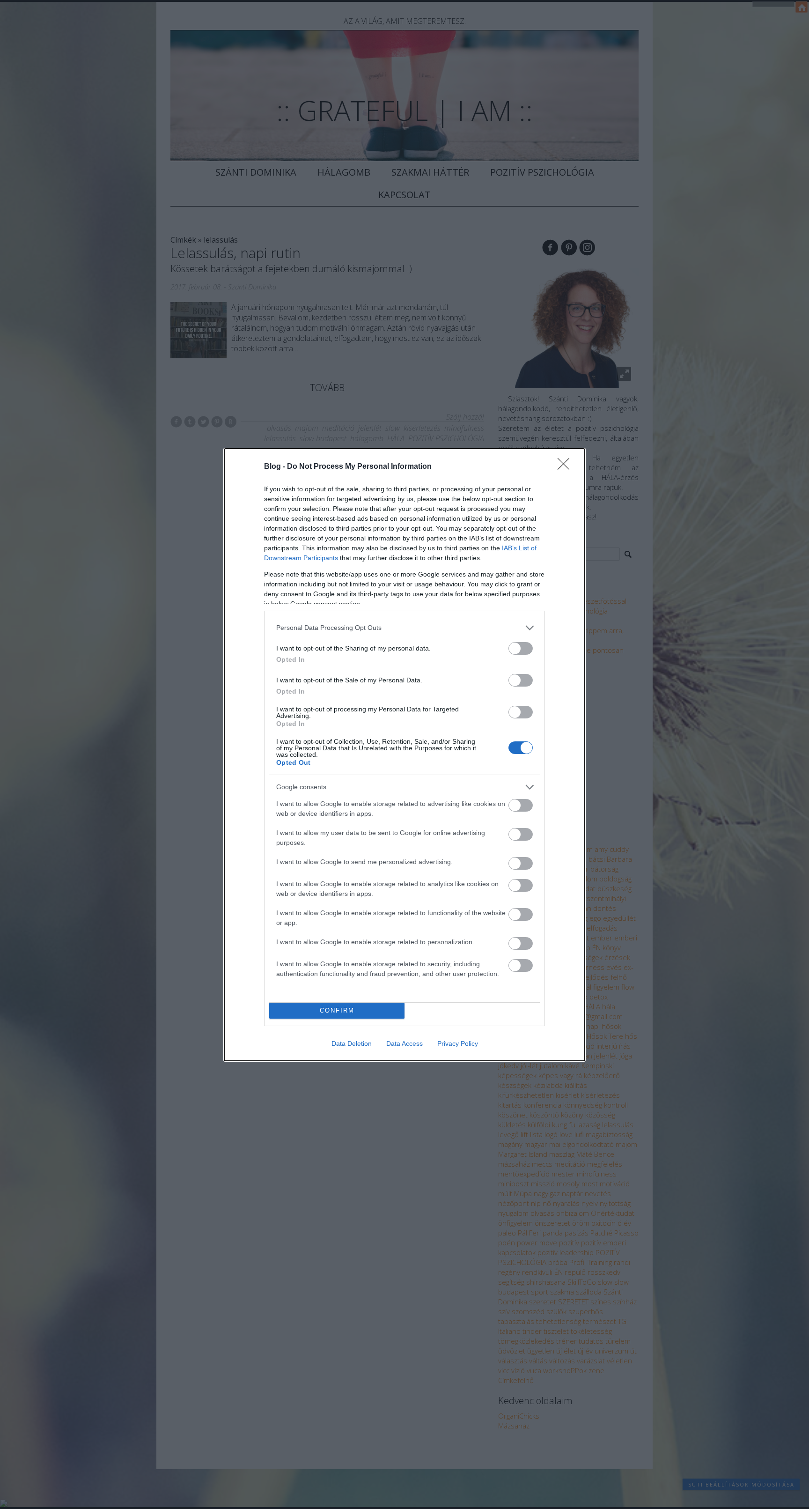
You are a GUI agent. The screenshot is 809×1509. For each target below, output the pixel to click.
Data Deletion (351, 1043)
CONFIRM (337, 1010)
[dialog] (404, 755)
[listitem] (404, 628)
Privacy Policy (457, 1043)
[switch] (520, 648)
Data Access (404, 1043)
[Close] (566, 467)
